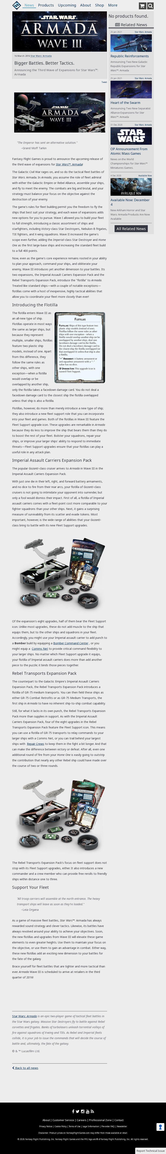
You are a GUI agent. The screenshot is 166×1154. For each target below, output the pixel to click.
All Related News (131, 228)
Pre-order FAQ (108, 1126)
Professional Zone (100, 1120)
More (112, 5)
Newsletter (122, 1126)
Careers (81, 1120)
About (85, 5)
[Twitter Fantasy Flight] (78, 1111)
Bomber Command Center (70, 643)
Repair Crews (35, 744)
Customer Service (63, 1120)
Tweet (104, 82)
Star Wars (18, 1016)
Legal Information (91, 1126)
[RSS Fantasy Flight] (92, 1111)
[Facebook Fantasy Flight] (74, 1111)
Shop (99, 5)
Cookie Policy (60, 1126)
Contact (118, 1120)
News (29, 5)
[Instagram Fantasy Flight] (83, 1111)
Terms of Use (74, 1126)
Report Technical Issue (151, 1151)
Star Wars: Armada (41, 55)
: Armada (31, 1016)
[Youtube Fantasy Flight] (88, 1111)
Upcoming (67, 5)
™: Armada (69, 164)
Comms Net (40, 649)
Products (46, 5)
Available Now (145, 175)
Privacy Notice (45, 1126)
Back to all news (26, 1068)
